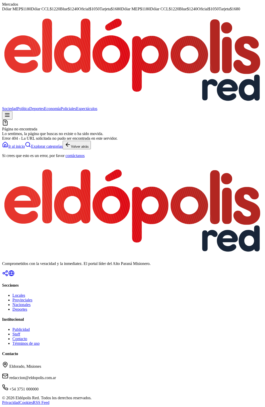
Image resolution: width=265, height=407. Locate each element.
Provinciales (22, 300)
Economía (52, 108)
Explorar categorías (47, 146)
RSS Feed (41, 402)
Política (23, 108)
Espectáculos (86, 108)
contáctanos (75, 155)
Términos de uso (26, 343)
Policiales (68, 108)
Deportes (36, 108)
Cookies (26, 402)
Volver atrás (80, 146)
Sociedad (9, 108)
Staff (16, 334)
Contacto (19, 338)
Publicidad (21, 329)
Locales (18, 295)
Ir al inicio (16, 146)
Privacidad (10, 402)
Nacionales (21, 304)
